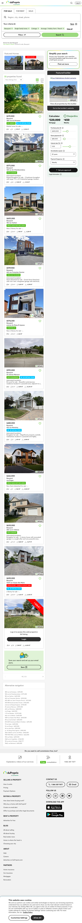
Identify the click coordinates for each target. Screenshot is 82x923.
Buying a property (12, 796)
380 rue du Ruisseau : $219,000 (14, 692)
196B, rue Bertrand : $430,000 (13, 743)
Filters (20, 35)
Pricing (5, 788)
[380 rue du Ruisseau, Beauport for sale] (23, 98)
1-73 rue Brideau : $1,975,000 (13, 713)
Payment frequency (56, 159)
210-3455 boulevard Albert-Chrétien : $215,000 (18, 722)
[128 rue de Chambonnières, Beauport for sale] (23, 148)
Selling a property (12, 780)
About (6, 849)
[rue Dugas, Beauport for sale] (23, 458)
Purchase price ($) (56, 128)
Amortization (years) (56, 151)
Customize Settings (19, 918)
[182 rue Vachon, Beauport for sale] (23, 201)
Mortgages (7, 876)
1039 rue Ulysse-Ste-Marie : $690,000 (15, 717)
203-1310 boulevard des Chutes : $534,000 (17, 702)
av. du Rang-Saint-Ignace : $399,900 (15, 730)
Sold (31, 11)
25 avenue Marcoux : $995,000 (14, 707)
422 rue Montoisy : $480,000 (13, 709)
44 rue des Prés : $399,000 (12, 728)
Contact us (51, 779)
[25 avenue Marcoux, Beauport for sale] (23, 352)
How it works (7, 784)
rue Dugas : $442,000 (11, 711)
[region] (41, 909)
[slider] (67, 131)
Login (24, 639)
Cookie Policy (28, 912)
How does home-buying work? (13, 801)
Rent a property (11, 816)
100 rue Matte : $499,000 (12, 737)
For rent (20, 11)
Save (23, 667)
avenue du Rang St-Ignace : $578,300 (15, 705)
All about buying (8, 833)
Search (58, 35)
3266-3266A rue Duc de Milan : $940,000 (17, 732)
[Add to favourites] (40, 116)
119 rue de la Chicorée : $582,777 (14, 741)
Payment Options (9, 791)
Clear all (69, 29)
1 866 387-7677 (57, 784)
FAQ (4, 853)
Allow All (37, 918)
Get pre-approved (64, 170)
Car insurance (8, 873)
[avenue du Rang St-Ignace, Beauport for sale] (23, 303)
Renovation (7, 880)
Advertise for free (9, 820)
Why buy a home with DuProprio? (14, 804)
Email (74, 784)
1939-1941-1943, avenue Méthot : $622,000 (17, 735)
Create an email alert (10, 807)
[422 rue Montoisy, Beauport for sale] (23, 405)
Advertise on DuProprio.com (13, 860)
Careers (6, 856)
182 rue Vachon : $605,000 (12, 696)
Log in (78, 3)
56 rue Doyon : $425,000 (12, 726)
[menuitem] (24, 786)
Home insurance (8, 870)
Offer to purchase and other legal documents (18, 811)
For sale (8, 11)
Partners (7, 865)
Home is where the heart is (12, 840)
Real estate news (9, 837)
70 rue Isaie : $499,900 (11, 724)
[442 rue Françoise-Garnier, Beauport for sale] (23, 250)
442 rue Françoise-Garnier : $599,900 (15, 698)
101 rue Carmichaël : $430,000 (13, 720)
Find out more (63, 64)
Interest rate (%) (55, 143)
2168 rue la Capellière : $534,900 (14, 739)
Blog (5, 826)
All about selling (8, 830)
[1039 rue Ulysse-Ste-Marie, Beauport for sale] (23, 561)
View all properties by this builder (63, 104)
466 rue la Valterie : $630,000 (13, 715)
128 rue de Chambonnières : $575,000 (16, 694)
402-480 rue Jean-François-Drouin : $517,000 (18, 700)
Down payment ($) (56, 135)
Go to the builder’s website (63, 108)
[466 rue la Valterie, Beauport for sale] (23, 508)
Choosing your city (9, 844)
